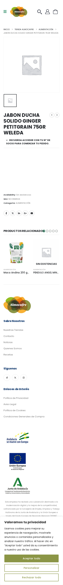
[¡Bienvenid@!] (48, 11)
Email (31, 213)
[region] (31, 550)
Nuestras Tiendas (13, 330)
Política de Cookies (15, 410)
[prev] (51, 115)
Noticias (8, 342)
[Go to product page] (17, 252)
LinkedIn (19, 213)
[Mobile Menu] (6, 12)
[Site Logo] (19, 11)
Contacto (9, 336)
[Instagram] (23, 377)
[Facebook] (7, 377)
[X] (15, 377)
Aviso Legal (10, 404)
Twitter (12, 213)
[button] (44, 231)
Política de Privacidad (16, 398)
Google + (25, 213)
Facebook (6, 213)
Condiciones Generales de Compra (24, 416)
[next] (57, 115)
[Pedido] (40, 11)
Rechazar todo (31, 577)
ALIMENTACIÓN (23, 203)
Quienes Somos (13, 348)
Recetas (8, 354)
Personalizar (31, 568)
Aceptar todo (31, 558)
